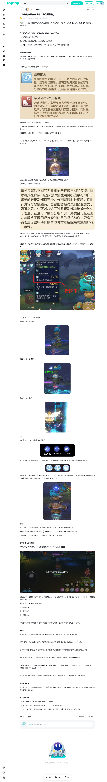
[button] (99, 3)
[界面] (4, 778)
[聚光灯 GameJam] (3, 51)
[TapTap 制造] (3, 47)
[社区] (3, 40)
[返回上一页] (22, 9)
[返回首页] (13, 3)
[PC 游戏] (3, 28)
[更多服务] (4, 768)
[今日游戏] (3, 19)
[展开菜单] (4, 3)
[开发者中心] (3, 56)
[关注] (88, 9)
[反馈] (4, 773)
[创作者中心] (3, 60)
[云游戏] (3, 24)
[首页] (3, 10)
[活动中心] (3, 65)
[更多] (93, 9)
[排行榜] (3, 15)
